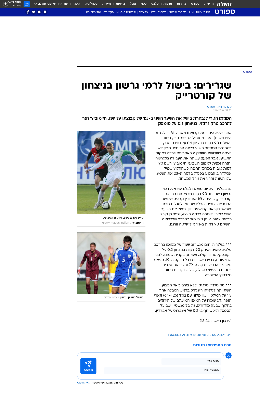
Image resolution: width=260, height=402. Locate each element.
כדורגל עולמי (158, 12)
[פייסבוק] (27, 12)
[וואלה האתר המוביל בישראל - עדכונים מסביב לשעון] (224, 4)
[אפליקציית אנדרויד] (45, 12)
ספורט (195, 3)
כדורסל (143, 12)
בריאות (120, 3)
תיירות (106, 3)
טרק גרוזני (208, 335)
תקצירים (108, 12)
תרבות (168, 3)
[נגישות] (5, 4)
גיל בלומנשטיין (176, 335)
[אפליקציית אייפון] (39, 12)
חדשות (209, 3)
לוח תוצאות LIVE (199, 12)
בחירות (181, 3)
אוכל (133, 3)
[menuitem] (206, 4)
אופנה (76, 3)
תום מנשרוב (193, 335)
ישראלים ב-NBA (126, 12)
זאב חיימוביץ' (224, 335)
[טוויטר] (33, 12)
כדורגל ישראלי (177, 12)
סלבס (155, 3)
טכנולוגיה (91, 3)
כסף (143, 3)
